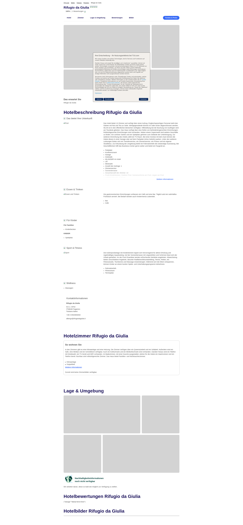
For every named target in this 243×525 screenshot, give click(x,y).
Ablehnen (99, 99)
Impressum (98, 93)
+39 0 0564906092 (73, 315)
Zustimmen (143, 99)
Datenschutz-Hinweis (113, 82)
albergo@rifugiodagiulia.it (76, 319)
